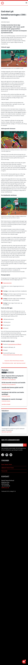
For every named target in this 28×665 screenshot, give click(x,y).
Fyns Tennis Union (6, 464)
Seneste (4, 372)
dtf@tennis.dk (5, 487)
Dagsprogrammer (7, 283)
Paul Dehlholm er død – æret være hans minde (13, 363)
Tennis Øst (4, 471)
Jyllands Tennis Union (7, 467)
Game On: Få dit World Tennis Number (14, 360)
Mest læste (10, 372)
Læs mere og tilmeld (6, 432)
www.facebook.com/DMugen (14, 344)
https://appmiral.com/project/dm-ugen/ (12, 354)
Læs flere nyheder (6, 404)
